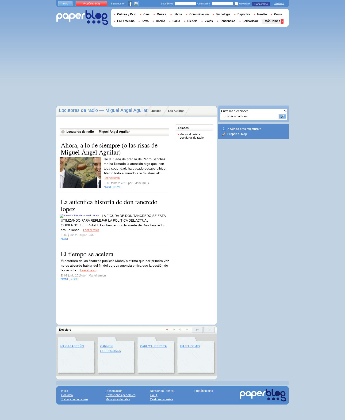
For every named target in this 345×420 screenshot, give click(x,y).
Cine (146, 14)
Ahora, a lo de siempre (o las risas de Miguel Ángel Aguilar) (109, 148)
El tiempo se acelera (87, 253)
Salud (176, 21)
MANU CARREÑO (72, 346)
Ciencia (192, 21)
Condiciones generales (120, 395)
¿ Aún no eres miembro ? (244, 129)
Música (161, 14)
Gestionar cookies (161, 399)
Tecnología (223, 14)
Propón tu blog (237, 134)
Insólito (262, 14)
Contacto (67, 395)
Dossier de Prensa (162, 391)
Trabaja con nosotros (74, 399)
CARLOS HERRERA (153, 346)
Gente (278, 14)
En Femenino (125, 21)
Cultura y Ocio (126, 14)
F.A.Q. (153, 395)
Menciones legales (118, 399)
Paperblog (82, 17)
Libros (178, 14)
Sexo (145, 21)
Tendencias (227, 21)
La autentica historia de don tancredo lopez (109, 205)
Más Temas (272, 21)
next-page (209, 330)
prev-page (197, 330)
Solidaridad (250, 21)
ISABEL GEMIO (190, 346)
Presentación (114, 391)
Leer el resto (112, 178)
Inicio (65, 3)
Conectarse (261, 4)
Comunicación (199, 14)
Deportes (244, 14)
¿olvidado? (279, 3)
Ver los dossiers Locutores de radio (192, 136)
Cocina (160, 21)
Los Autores (176, 111)
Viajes (209, 21)
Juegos (156, 111)
